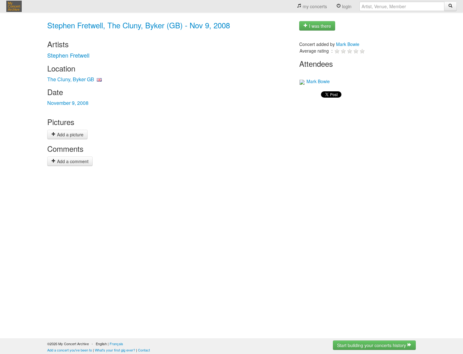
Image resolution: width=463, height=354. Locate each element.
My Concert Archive (14, 6)
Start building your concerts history (372, 345)
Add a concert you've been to (69, 349)
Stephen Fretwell (68, 55)
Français (116, 343)
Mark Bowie (347, 44)
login (346, 6)
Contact (144, 349)
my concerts (314, 6)
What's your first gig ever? (115, 349)
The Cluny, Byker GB (70, 79)
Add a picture (69, 134)
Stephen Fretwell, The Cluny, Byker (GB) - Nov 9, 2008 (138, 25)
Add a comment (72, 161)
